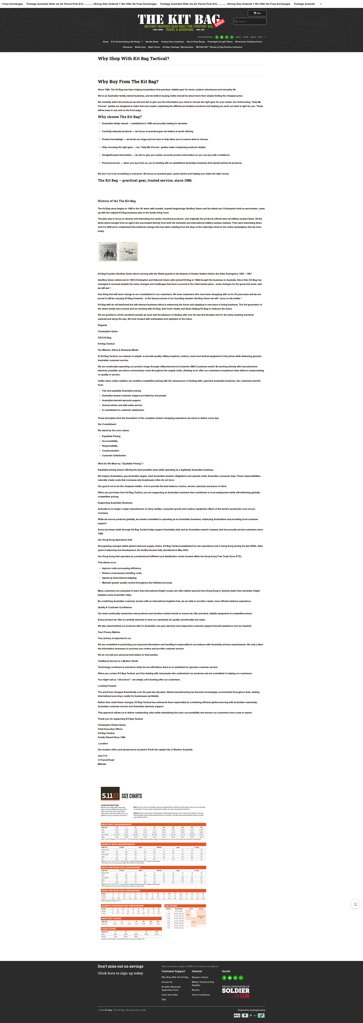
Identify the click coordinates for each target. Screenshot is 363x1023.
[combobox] (250, 21)
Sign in (253, 37)
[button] (355, 904)
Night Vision (154, 47)
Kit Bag (108, 1010)
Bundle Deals (152, 42)
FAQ (164, 999)
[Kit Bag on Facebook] (217, 37)
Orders (238, 37)
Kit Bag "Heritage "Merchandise (178, 47)
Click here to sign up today (120, 973)
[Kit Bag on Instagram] (227, 37)
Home (105, 42)
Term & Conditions (201, 994)
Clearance (127, 47)
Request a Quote (200, 977)
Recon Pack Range (196, 42)
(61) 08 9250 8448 (205, 37)
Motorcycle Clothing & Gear (248, 42)
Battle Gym (140, 47)
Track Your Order (170, 994)
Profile (245, 37)
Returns (196, 989)
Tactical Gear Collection (172, 42)
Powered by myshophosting (251, 1010)
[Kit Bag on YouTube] (222, 37)
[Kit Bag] (181, 21)
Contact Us (167, 981)
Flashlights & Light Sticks (220, 42)
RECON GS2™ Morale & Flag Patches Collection (219, 47)
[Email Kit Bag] (232, 37)
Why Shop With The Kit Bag (175, 977)
